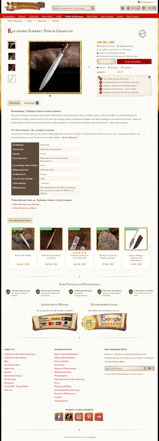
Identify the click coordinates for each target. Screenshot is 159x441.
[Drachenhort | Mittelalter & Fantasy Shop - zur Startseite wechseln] (24, 7)
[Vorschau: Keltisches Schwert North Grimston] (11, 45)
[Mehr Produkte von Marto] (142, 33)
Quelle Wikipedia (70, 137)
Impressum (9, 368)
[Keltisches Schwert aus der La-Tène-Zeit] (79, 238)
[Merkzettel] (122, 8)
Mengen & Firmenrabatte (65, 368)
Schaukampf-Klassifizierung (66, 389)
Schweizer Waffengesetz (65, 393)
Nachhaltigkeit (60, 375)
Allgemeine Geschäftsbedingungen (19, 354)
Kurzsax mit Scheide (23, 255)
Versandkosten (91, 437)
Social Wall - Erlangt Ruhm (16, 386)
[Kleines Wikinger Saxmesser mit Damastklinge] (136, 238)
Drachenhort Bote (12, 364)
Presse (57, 382)
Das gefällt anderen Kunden (20, 220)
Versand (102, 46)
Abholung (122, 46)
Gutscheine (59, 364)
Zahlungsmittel (61, 400)
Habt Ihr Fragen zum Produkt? (26, 204)
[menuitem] (73, 8)
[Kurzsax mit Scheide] (23, 238)
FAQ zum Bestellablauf (64, 357)
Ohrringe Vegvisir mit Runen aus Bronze (107, 256)
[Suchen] (92, 8)
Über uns (8, 389)
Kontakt (7, 372)
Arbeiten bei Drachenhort (15, 357)
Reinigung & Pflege (63, 386)
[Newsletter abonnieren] (149, 368)
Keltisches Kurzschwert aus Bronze (51, 256)
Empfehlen (127, 67)
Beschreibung (14, 103)
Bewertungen (31, 103)
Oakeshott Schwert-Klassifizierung (69, 379)
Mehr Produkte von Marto (24, 208)
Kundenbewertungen (13, 375)
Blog (6, 361)
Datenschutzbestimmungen (66, 354)
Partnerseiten (10, 379)
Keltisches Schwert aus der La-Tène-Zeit (79, 256)
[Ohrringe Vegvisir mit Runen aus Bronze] (107, 238)
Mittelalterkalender (62, 372)
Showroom (9, 382)
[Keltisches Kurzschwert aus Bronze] (51, 238)
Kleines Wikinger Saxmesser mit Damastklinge (136, 258)
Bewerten (114, 67)
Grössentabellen (61, 361)
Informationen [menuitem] (147, 2)
